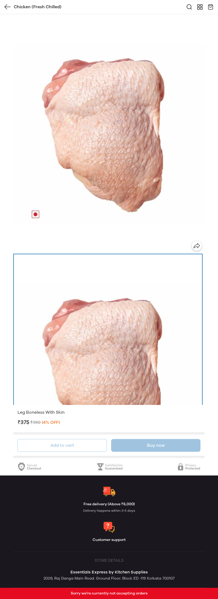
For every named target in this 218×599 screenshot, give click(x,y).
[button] (108, 372)
